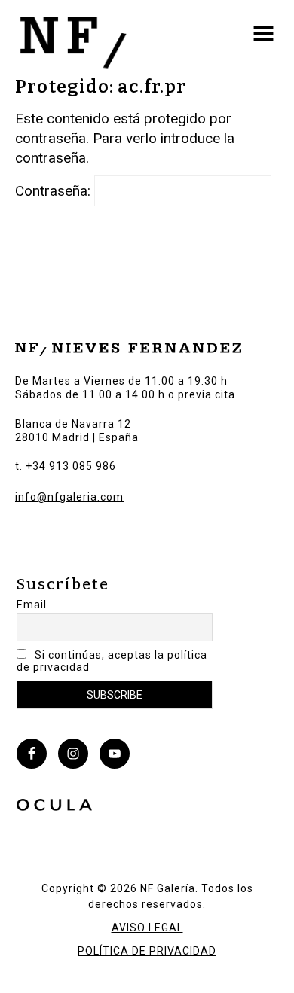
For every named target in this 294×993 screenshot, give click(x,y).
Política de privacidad (147, 951)
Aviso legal (147, 927)
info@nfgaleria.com (69, 497)
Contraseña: (54, 191)
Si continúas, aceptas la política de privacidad (112, 661)
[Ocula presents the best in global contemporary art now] (54, 807)
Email (32, 605)
